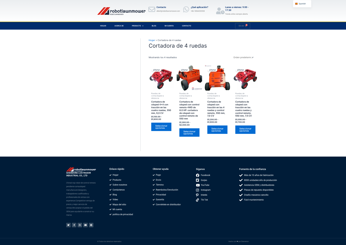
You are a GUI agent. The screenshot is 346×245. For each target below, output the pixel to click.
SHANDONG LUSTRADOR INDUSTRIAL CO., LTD (78, 174)
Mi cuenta (169, 26)
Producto (136, 26)
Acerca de (119, 26)
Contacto (186, 26)
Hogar (103, 26)
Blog (154, 26)
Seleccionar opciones (161, 126)
